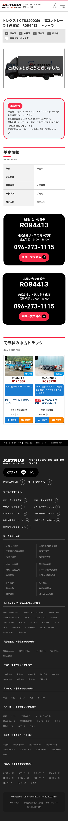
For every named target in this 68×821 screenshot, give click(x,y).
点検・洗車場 (12, 564)
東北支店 (20, 674)
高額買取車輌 (45, 557)
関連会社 (10, 594)
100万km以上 (8, 651)
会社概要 (10, 583)
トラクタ (21, 623)
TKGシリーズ (39, 773)
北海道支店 (7, 674)
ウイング (56, 623)
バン (5, 628)
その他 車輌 (7, 632)
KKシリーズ (21, 783)
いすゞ (14, 716)
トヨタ (57, 721)
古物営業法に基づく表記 (33, 803)
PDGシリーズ (23, 778)
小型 (5, 698)
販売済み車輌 (45, 564)
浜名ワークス (8, 726)
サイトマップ (15, 803)
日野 (5, 716)
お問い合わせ (10, 482)
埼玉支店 (43, 674)
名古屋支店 (7, 679)
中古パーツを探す (11, 507)
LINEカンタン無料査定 (44, 520)
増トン (22, 698)
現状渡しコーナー (47, 628)
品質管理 (10, 575)
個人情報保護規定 (34, 807)
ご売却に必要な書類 (48, 546)
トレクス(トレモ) (43, 721)
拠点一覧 (10, 588)
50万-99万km (24, 651)
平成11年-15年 (25, 750)
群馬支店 (31, 674)
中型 (13, 698)
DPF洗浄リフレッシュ (44, 507)
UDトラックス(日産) (43, 716)
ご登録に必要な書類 (15, 551)
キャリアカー (8, 623)
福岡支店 (20, 679)
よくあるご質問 (46, 594)
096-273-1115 (34, 306)
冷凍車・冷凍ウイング (12, 617)
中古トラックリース (12, 514)
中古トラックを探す (12, 500)
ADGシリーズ (39, 778)
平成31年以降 (18, 745)
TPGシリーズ (54, 773)
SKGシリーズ (8, 778)
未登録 (5, 745)
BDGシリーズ (54, 778)
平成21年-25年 (51, 745)
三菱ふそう (25, 716)
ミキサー (45, 623)
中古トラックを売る (43, 500)
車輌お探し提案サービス (14, 527)
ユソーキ (21, 726)
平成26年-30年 (34, 745)
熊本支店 (32, 679)
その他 (32, 726)
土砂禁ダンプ (40, 617)
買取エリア (44, 551)
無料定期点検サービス (13, 520)
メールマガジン (36, 482)
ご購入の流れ (12, 546)
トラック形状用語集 (48, 570)
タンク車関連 (30, 628)
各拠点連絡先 (45, 588)
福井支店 (55, 674)
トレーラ (33, 623)
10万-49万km (40, 651)
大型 (31, 698)
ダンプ (28, 617)
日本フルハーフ (9, 721)
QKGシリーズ (8, 773)
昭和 (5, 755)
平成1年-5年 (56, 750)
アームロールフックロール (34, 612)
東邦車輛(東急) (26, 721)
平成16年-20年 (9, 750)
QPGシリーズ (24, 773)
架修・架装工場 (13, 570)
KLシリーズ (7, 783)
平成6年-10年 (41, 750)
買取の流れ (11, 557)
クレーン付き (54, 612)
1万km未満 (7, 656)
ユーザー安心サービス (44, 514)
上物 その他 (21, 632)
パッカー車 (15, 628)
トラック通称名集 (47, 575)
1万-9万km (54, 651)
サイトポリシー (52, 803)
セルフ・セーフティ (11, 612)
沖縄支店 (43, 679)
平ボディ (53, 617)
